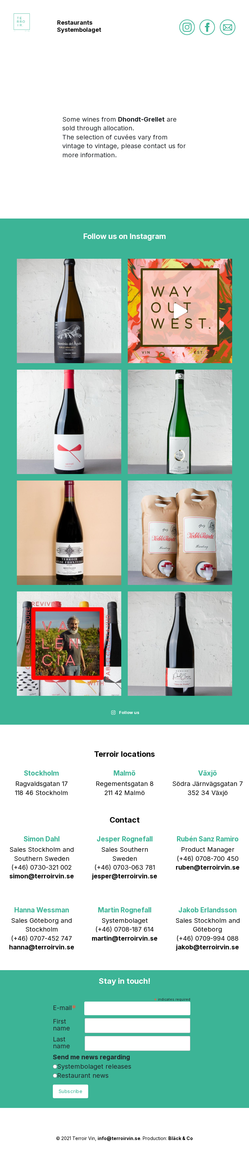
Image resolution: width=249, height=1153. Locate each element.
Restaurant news (83, 1075)
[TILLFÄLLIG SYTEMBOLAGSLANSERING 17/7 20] (180, 422)
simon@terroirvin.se (41, 876)
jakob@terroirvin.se (207, 947)
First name (61, 1025)
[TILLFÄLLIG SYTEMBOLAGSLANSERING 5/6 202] (180, 533)
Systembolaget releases (94, 1066)
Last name (61, 1043)
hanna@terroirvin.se (41, 947)
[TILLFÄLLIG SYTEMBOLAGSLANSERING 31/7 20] (69, 422)
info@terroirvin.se (119, 1138)
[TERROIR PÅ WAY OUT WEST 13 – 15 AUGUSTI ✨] (180, 311)
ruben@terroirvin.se (208, 867)
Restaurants (74, 22)
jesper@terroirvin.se (124, 876)
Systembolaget (79, 29)
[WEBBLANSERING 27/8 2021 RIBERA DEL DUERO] (69, 311)
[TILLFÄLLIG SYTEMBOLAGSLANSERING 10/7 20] (69, 533)
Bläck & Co (180, 1138)
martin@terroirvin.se (125, 938)
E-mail (64, 1008)
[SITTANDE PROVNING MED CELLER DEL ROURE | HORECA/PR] (69, 643)
